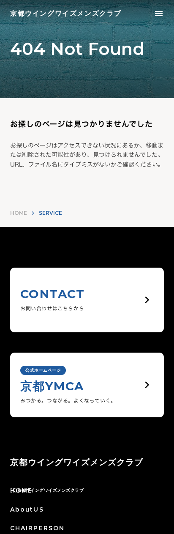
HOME (18, 213)
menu (159, 13)
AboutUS (27, 509)
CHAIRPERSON (37, 528)
